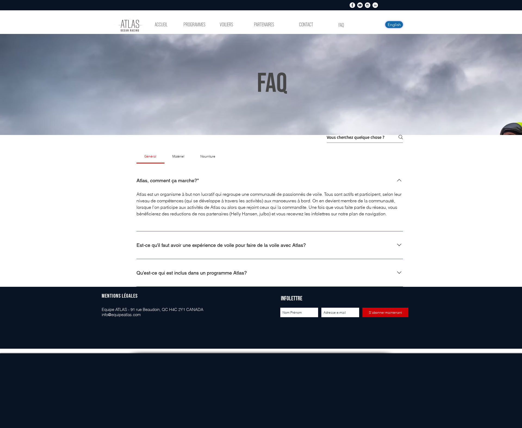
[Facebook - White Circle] (352, 5)
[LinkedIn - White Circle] (375, 5)
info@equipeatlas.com (121, 314)
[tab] (150, 156)
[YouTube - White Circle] (360, 5)
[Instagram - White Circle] (367, 5)
